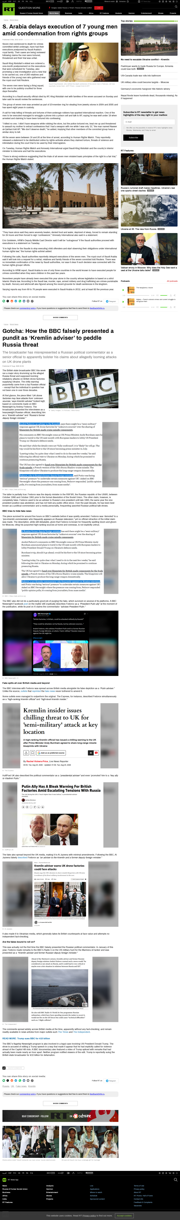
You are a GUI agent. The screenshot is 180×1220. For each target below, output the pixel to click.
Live (91, 1186)
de (19, 1173)
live (98, 8)
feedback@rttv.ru (97, 308)
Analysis (118, 13)
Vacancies (138, 1206)
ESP (9, 1)
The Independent (81, 1032)
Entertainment (146, 13)
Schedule (93, 1196)
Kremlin (32, 1086)
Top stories (127, 21)
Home (6, 20)
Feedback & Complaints (143, 1202)
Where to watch (96, 1192)
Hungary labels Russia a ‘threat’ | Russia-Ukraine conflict (71, 8)
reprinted (36, 691)
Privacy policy (139, 1189)
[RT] (50, 1)
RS (27, 1)
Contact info (138, 1199)
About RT (137, 1192)
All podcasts (172, 281)
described (22, 857)
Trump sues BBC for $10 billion (26, 1038)
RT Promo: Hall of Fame (143, 1196)
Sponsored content (97, 1199)
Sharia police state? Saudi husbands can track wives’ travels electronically (28, 1160)
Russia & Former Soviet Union (31, 13)
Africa (91, 13)
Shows (160, 13)
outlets (24, 691)
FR (23, 1)
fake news (50, 691)
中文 (31, 1)
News (4, 1186)
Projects (173, 13)
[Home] (8, 9)
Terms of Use (139, 1186)
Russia (5, 1086)
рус (14, 1173)
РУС (14, 1)
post (26, 604)
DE (19, 1)
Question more (29, 8)
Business (68, 13)
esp (9, 1173)
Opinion (131, 13)
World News (54, 13)
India (80, 13)
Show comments (60, 317)
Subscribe (133, 137)
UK (12, 1086)
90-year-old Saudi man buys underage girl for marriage (81, 1160)
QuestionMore (15, 1068)
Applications (94, 1189)
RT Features (104, 13)
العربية (4, 1)
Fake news (21, 1086)
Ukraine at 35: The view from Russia (139, 229)
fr (23, 1173)
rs (27, 1173)
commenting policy (27, 308)
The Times (63, 1032)
